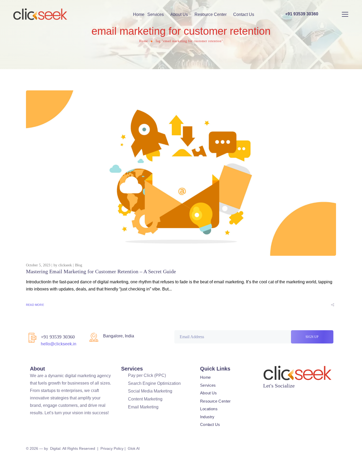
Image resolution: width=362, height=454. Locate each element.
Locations (209, 409)
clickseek (65, 265)
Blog (78, 265)
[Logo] (40, 14)
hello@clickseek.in (58, 344)
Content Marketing (145, 399)
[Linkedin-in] (297, 393)
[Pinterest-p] (308, 393)
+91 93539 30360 (58, 337)
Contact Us (243, 14)
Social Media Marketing (150, 391)
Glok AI (134, 448)
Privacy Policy (111, 448)
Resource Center (211, 14)
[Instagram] (286, 393)
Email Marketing (143, 407)
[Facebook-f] (265, 393)
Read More (35, 304)
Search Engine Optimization (154, 383)
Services (155, 14)
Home (138, 14)
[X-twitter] (276, 393)
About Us (179, 14)
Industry (207, 417)
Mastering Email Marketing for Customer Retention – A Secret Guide (101, 271)
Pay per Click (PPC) (147, 375)
